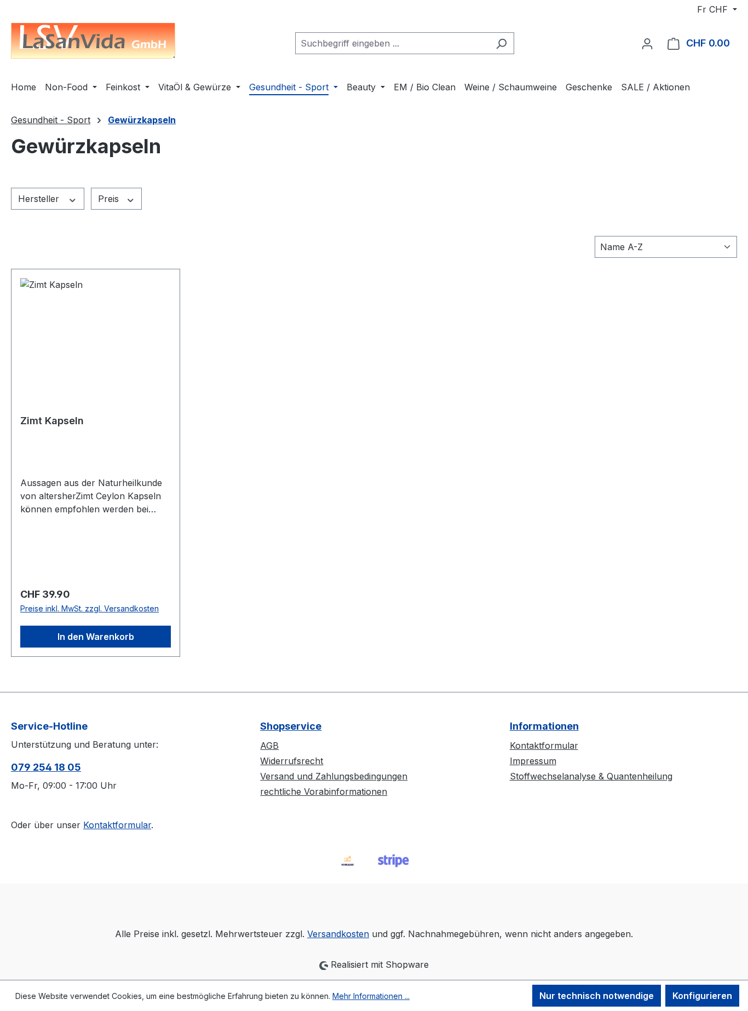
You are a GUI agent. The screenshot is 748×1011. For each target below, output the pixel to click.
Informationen (544, 726)
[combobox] (392, 43)
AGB (269, 745)
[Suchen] (501, 43)
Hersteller (40, 198)
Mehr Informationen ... (371, 996)
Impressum (533, 760)
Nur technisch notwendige (596, 995)
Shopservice (290, 726)
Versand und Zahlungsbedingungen (333, 776)
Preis (110, 198)
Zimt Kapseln (52, 420)
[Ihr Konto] (647, 43)
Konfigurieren (702, 995)
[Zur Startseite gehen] (93, 41)
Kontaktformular (117, 824)
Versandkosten (338, 933)
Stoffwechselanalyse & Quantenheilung (591, 776)
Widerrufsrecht (291, 760)
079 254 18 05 (46, 767)
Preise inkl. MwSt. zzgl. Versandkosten (89, 608)
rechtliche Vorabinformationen (323, 791)
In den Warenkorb (95, 636)
